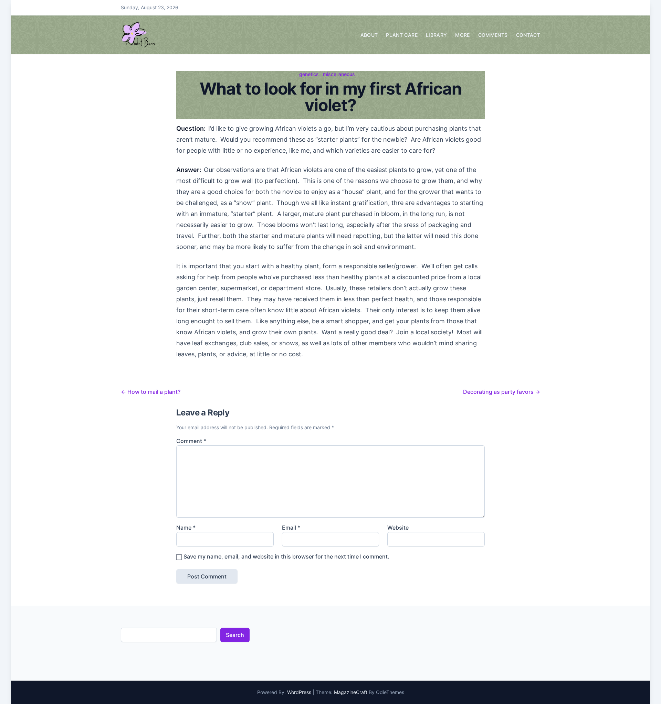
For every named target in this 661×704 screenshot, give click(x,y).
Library (436, 35)
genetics (309, 74)
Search (235, 634)
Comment (191, 440)
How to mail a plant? (150, 391)
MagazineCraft (350, 692)
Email (291, 527)
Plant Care (402, 35)
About (369, 35)
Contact (528, 35)
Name (186, 527)
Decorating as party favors (501, 391)
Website (398, 527)
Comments (493, 35)
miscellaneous (339, 74)
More (462, 35)
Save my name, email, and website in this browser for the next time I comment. (286, 556)
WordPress (299, 692)
